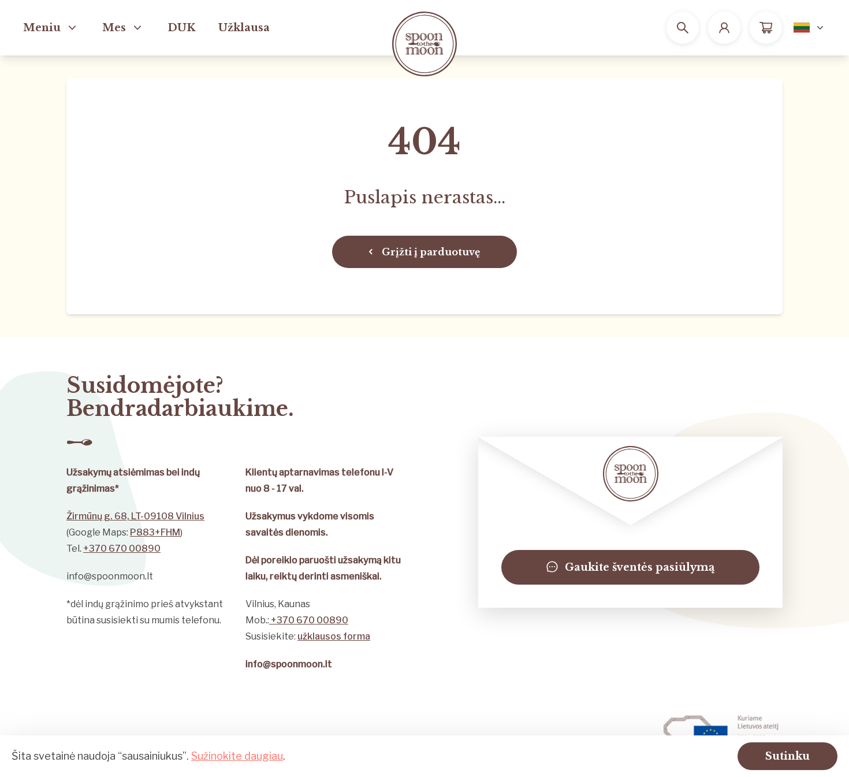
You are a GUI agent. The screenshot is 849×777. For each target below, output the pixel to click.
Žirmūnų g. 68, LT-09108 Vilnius (135, 516)
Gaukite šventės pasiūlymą (639, 567)
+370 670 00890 (122, 548)
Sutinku (787, 756)
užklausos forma (333, 636)
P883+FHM (155, 532)
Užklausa (244, 27)
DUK (181, 27)
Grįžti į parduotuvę (431, 252)
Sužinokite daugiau (237, 756)
